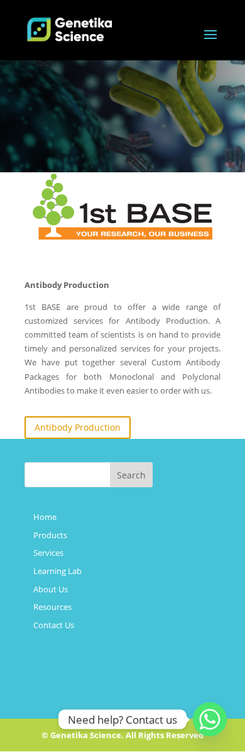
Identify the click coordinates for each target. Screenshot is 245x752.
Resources (52, 606)
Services (48, 552)
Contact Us (53, 625)
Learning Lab (57, 571)
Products (50, 535)
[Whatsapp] (210, 719)
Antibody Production (78, 427)
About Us (50, 589)
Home (45, 517)
